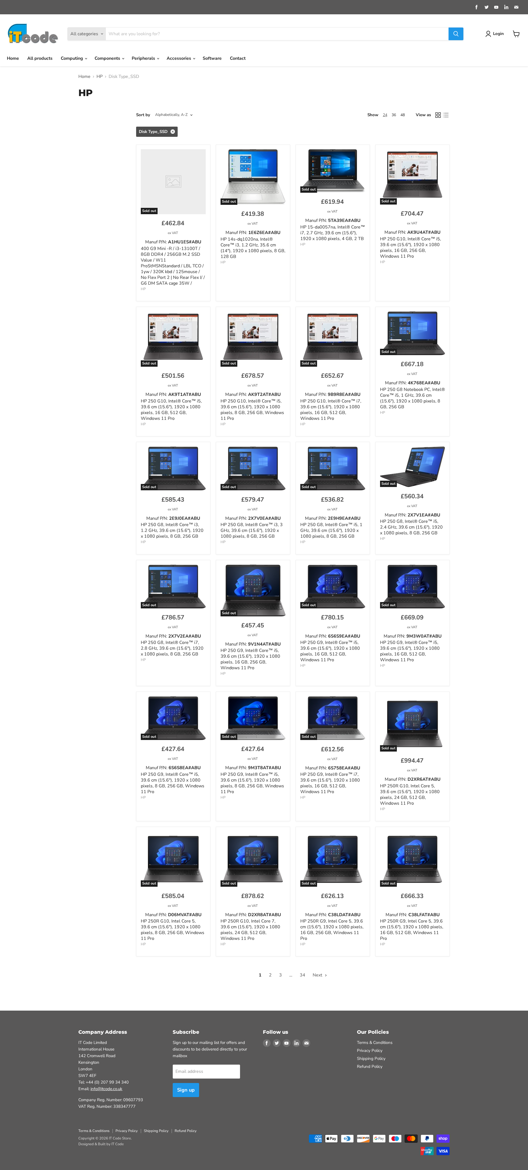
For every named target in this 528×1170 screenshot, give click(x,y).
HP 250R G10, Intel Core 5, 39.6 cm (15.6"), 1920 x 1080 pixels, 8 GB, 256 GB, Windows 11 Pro (172, 930)
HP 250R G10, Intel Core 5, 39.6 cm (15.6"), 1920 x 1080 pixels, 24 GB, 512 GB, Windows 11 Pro (410, 794)
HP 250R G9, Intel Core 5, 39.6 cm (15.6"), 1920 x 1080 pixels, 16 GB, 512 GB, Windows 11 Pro (411, 930)
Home (13, 58)
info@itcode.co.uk (106, 1089)
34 (302, 975)
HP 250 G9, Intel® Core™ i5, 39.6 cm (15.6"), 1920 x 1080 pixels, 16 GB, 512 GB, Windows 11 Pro (330, 651)
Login (498, 33)
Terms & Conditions (374, 1042)
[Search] (456, 34)
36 (394, 115)
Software (212, 58)
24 (385, 115)
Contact (238, 58)
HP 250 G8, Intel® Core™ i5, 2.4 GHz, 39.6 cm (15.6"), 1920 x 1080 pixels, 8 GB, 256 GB (411, 527)
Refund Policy (370, 1066)
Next (318, 975)
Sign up (186, 1090)
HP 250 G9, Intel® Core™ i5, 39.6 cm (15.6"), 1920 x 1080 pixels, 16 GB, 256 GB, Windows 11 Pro (250, 659)
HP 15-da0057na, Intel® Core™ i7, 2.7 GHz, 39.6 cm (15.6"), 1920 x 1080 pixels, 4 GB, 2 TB (332, 233)
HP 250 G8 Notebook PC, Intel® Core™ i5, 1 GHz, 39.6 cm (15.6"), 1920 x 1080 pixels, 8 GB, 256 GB (412, 398)
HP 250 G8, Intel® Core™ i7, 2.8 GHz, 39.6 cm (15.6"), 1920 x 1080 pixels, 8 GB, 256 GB (172, 648)
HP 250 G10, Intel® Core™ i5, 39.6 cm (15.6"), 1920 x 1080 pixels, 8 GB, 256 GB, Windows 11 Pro (252, 409)
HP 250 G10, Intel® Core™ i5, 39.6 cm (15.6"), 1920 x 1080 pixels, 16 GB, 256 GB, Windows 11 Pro (410, 247)
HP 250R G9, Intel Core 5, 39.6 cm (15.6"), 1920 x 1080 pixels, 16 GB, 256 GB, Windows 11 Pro (332, 930)
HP (100, 76)
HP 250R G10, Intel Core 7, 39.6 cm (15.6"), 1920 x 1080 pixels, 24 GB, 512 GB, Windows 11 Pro (250, 930)
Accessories (179, 58)
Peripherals (144, 58)
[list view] (446, 115)
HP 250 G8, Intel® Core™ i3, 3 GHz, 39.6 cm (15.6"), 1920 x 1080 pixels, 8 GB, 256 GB (252, 530)
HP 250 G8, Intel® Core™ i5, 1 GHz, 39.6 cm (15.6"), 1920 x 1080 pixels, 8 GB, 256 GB (331, 530)
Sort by (143, 115)
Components (108, 58)
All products (40, 58)
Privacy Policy (370, 1050)
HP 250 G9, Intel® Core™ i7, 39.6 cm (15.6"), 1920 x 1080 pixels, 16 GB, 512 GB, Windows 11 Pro (330, 783)
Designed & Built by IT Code (101, 1144)
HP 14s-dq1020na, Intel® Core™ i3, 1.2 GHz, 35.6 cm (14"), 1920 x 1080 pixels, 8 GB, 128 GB (253, 248)
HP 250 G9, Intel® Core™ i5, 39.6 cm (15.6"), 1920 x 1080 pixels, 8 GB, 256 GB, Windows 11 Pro (172, 783)
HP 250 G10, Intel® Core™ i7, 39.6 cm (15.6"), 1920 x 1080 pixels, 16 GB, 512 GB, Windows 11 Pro (330, 409)
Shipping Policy (371, 1058)
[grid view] (438, 115)
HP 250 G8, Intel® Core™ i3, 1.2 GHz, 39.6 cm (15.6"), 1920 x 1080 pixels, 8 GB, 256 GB (172, 530)
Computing (72, 58)
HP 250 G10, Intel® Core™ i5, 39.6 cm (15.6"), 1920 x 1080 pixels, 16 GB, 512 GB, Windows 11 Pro (171, 409)
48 (402, 115)
